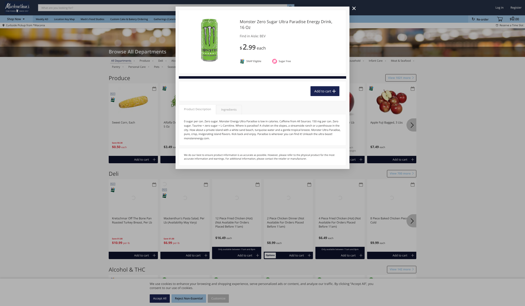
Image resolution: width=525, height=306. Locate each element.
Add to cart (322, 91)
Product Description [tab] (197, 109)
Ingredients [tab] (228, 110)
